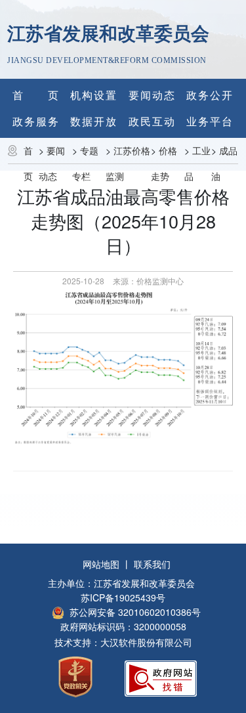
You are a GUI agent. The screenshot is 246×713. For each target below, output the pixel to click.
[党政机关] (75, 676)
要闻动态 (152, 94)
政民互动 (152, 121)
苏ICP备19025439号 (123, 597)
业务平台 (210, 121)
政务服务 (36, 121)
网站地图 (101, 564)
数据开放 (93, 121)
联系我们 (152, 564)
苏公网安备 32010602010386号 (135, 611)
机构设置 (93, 94)
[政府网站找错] (161, 677)
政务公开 (210, 94)
